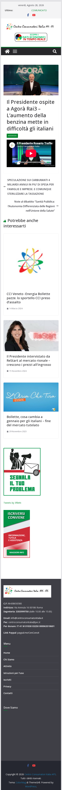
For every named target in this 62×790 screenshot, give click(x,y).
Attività (7, 666)
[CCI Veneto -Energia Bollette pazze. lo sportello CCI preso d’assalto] (31, 261)
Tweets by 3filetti (12, 502)
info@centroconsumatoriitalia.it (27, 618)
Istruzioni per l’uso (13, 673)
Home (6, 652)
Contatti (8, 693)
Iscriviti (7, 679)
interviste (12, 136)
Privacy (7, 686)
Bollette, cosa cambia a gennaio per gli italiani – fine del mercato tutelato (29, 421)
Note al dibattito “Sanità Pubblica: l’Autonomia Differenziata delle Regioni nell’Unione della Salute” (31, 206)
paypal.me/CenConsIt (28, 632)
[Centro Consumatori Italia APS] (7, 51)
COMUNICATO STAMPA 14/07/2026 (30, 12)
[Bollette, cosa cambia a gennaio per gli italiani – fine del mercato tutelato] (31, 397)
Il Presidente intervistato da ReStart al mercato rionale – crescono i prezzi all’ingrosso (29, 360)
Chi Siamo (8, 659)
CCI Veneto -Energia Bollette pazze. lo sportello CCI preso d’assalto (28, 298)
